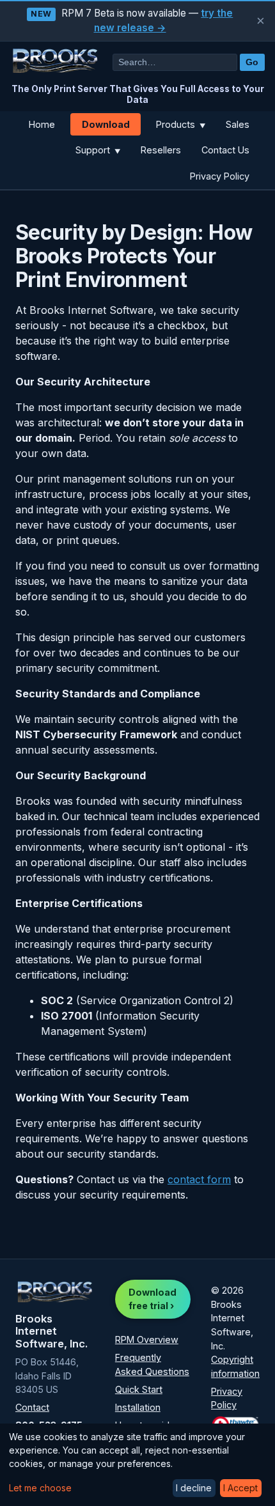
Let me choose (40, 1487)
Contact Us (225, 149)
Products (180, 124)
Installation (138, 1407)
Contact (32, 1407)
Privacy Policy (219, 176)
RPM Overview (146, 1339)
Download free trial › (153, 1299)
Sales (237, 124)
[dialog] (137, 1465)
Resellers (161, 149)
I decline (194, 1487)
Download (106, 124)
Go (252, 62)
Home (42, 124)
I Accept (240, 1487)
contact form (199, 1179)
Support (97, 149)
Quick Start (138, 1389)
